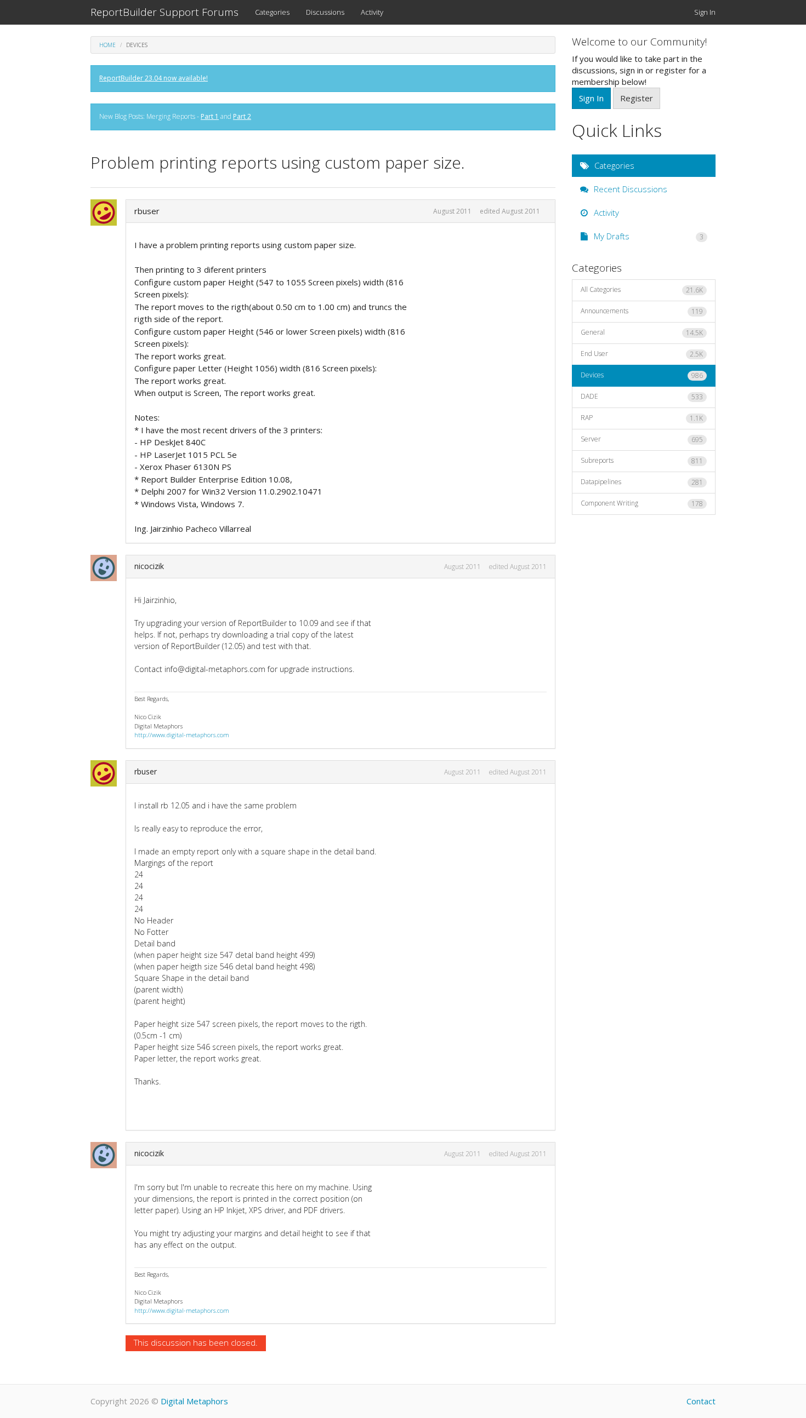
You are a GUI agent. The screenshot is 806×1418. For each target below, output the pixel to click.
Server (642, 439)
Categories (272, 12)
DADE (642, 396)
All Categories (642, 290)
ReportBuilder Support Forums (164, 12)
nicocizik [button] (149, 566)
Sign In (705, 12)
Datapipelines (642, 482)
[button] (106, 212)
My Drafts (648, 236)
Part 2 (242, 116)
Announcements (642, 311)
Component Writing (642, 503)
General (642, 332)
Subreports (642, 461)
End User (642, 354)
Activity (372, 12)
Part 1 (210, 116)
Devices (642, 375)
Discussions (325, 12)
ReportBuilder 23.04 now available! (153, 78)
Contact (701, 1401)
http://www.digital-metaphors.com (181, 735)
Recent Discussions (629, 188)
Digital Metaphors (194, 1401)
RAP (642, 418)
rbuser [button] (147, 210)
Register (636, 98)
